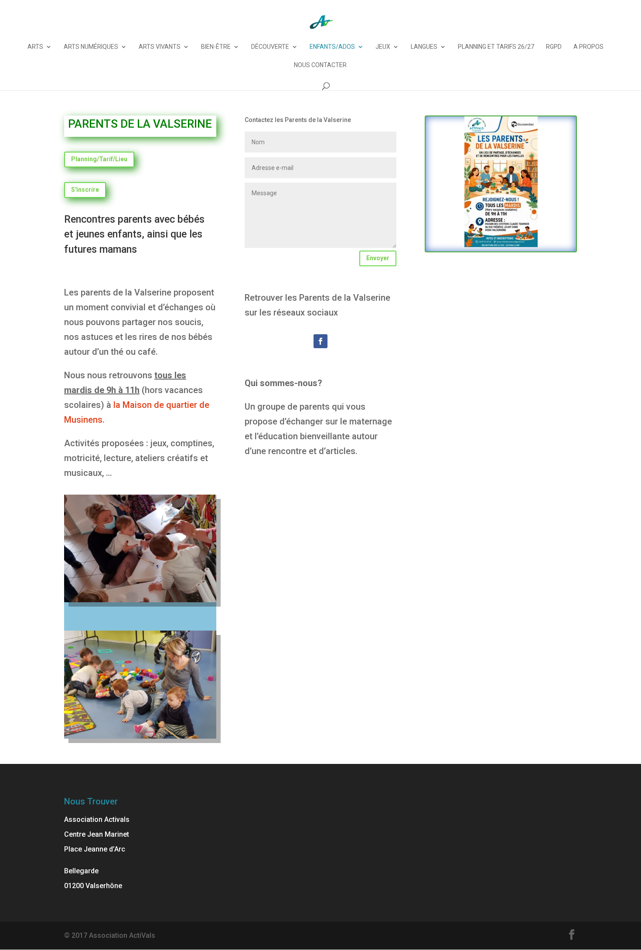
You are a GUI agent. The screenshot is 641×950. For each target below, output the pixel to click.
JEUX (382, 47)
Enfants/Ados (332, 47)
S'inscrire (85, 189)
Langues (424, 47)
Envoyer (377, 257)
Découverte (270, 47)
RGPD (554, 47)
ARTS (35, 47)
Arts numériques (91, 47)
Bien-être (216, 47)
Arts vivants (160, 47)
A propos (588, 47)
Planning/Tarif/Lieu (99, 159)
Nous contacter (320, 65)
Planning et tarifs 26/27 (496, 47)
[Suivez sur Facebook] (320, 341)
